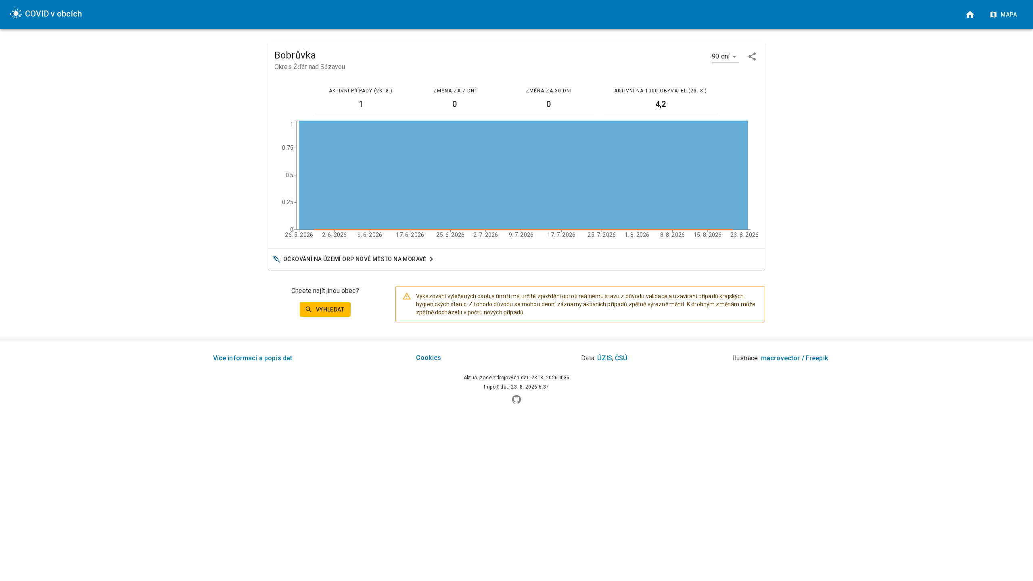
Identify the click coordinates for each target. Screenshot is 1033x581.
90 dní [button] (721, 56)
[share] (752, 56)
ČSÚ (621, 358)
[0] (970, 14)
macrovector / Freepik (794, 358)
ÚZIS (604, 358)
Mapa (1009, 14)
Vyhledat (330, 309)
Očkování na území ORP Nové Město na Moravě (355, 259)
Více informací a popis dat (253, 358)
